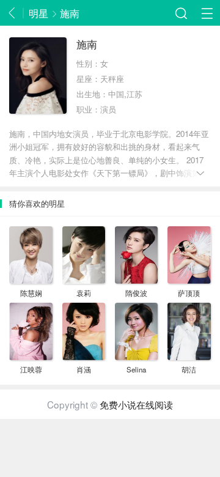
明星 (38, 13)
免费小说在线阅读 (136, 404)
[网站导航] (207, 13)
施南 (69, 13)
